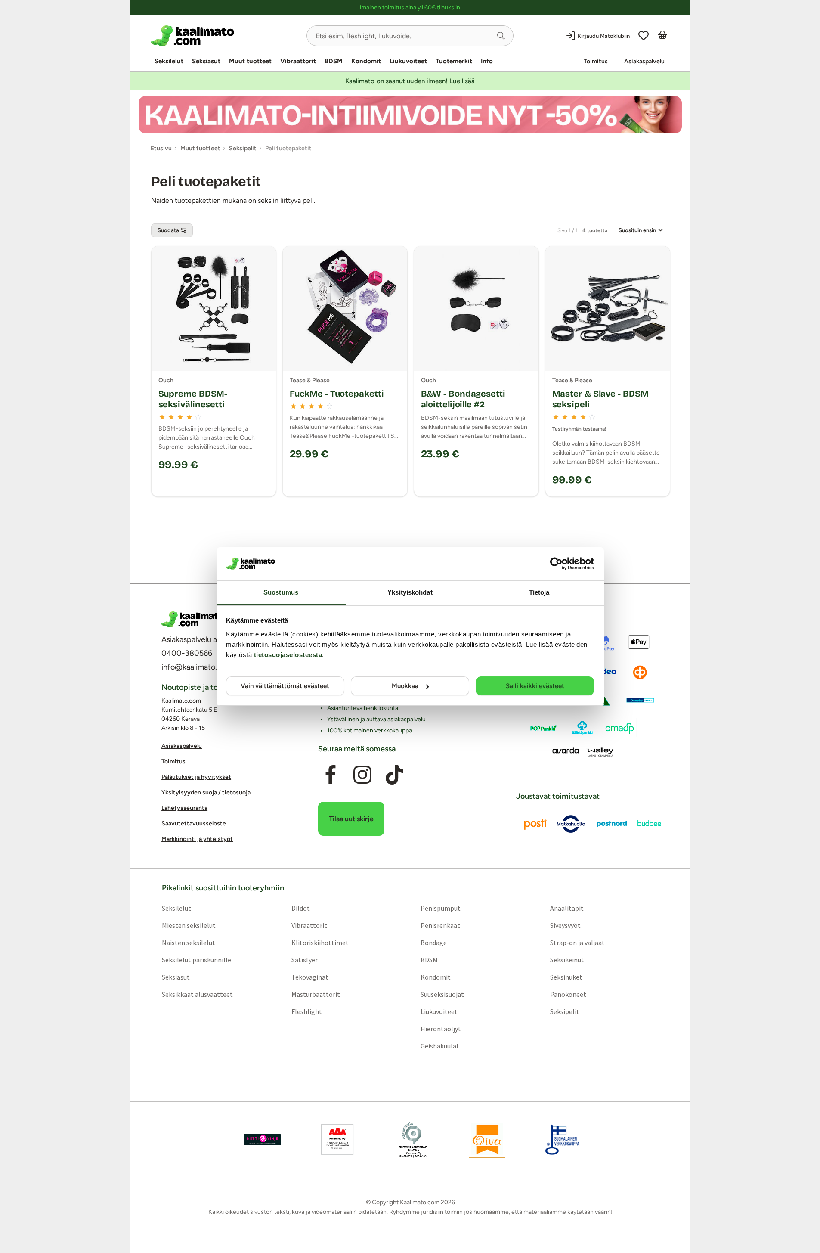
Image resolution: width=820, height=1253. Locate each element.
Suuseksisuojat (442, 993)
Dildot (300, 907)
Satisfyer (304, 959)
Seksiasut (206, 61)
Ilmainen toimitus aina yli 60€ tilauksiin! (410, 7)
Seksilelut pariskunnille (196, 959)
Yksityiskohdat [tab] (409, 592)
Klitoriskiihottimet (319, 942)
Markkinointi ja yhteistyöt (197, 839)
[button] (501, 36)
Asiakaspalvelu (644, 61)
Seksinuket (566, 976)
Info (487, 61)
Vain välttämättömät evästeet (285, 686)
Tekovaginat (309, 976)
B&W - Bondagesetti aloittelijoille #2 (463, 398)
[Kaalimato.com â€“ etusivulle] (192, 619)
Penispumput (441, 907)
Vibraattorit (298, 61)
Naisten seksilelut (188, 942)
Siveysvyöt (565, 925)
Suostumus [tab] (280, 592)
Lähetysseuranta (184, 808)
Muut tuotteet (250, 61)
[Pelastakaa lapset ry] (262, 1139)
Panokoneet (568, 993)
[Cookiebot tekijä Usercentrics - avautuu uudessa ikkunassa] (556, 563)
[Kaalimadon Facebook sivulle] (330, 774)
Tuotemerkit (454, 61)
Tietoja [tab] (539, 592)
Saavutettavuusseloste (193, 823)
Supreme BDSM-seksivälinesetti (193, 398)
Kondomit (366, 61)
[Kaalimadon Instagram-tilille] (362, 774)
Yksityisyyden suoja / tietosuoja (206, 792)
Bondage (434, 942)
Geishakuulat (440, 1045)
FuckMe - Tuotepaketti (337, 393)
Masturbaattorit (315, 993)
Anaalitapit (567, 907)
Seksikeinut (567, 959)
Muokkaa (405, 686)
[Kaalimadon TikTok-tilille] (394, 774)
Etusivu (161, 148)
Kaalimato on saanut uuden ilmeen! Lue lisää (410, 81)
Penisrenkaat (440, 925)
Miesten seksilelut (188, 925)
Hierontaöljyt (441, 1028)
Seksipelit (564, 1011)
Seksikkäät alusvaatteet (196, 993)
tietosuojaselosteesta (288, 654)
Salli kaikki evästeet (535, 686)
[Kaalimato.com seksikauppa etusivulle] (225, 35)
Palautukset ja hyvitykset (196, 777)
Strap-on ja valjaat (577, 942)
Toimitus (596, 61)
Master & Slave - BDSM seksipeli (600, 398)
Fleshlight (306, 1011)
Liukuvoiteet (408, 61)
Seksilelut (169, 61)
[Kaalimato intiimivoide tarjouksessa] (410, 114)
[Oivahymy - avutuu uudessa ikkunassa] (487, 1139)
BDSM (334, 61)
